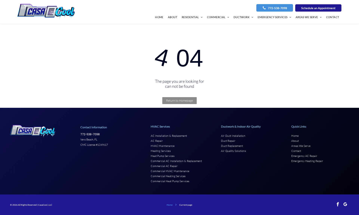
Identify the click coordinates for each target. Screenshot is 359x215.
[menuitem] (159, 17)
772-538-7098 (90, 134)
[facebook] (338, 204)
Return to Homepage (179, 100)
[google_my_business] (345, 204)
